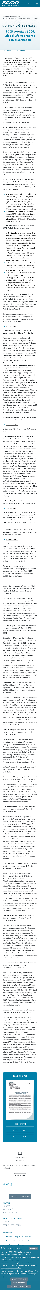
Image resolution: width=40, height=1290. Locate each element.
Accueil (5, 16)
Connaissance (9, 1222)
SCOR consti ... (21, 1130)
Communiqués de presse (19, 26)
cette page (32, 1274)
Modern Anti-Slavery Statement (14, 1245)
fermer (33, 1249)
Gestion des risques (12, 1225)
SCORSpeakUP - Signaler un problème (17, 1237)
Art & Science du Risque (12, 1219)
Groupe (17, 32)
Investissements (10, 1213)
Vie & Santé (8, 1209)
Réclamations (7, 1233)
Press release (16, 16)
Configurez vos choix (19, 1286)
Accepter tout (19, 1279)
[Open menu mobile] (37, 3)
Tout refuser (19, 1283)
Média (10, 16)
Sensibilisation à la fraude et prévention (17, 1241)
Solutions (7, 1203)
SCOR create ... (21, 1124)
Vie (22, 32)
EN (29, 3)
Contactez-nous (21, 1197)
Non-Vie (6, 1206)
